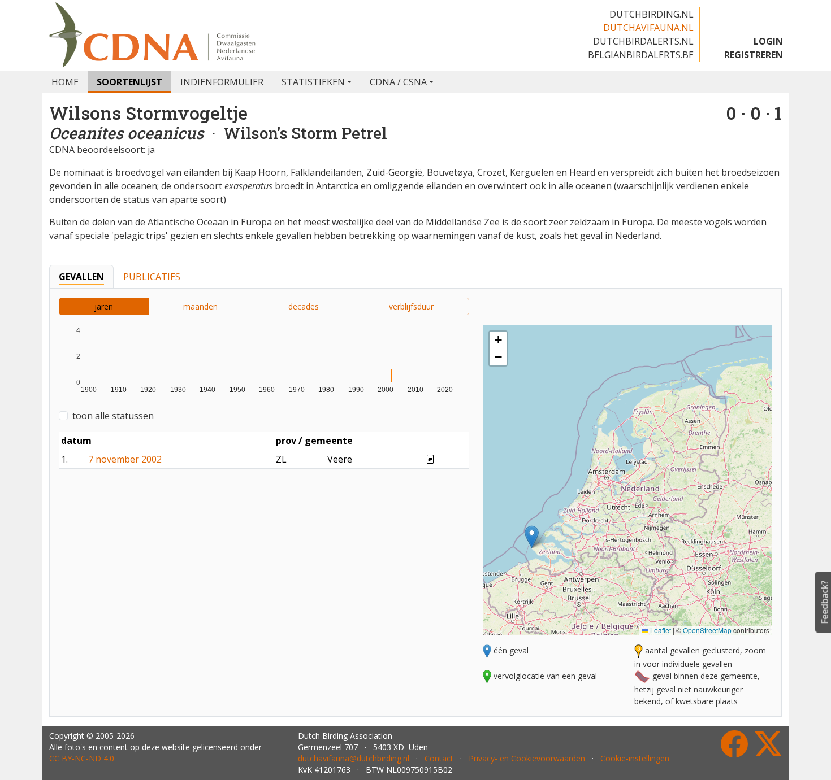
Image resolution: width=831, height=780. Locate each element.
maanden (200, 306)
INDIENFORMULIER (221, 82)
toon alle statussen (113, 415)
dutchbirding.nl (651, 14)
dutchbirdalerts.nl (643, 41)
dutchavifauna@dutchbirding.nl (353, 758)
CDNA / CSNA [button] (398, 82)
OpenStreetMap (707, 630)
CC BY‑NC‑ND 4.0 (81, 758)
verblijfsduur (411, 306)
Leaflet (659, 630)
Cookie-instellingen (634, 758)
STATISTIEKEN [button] (313, 82)
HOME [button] (65, 82)
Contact (439, 758)
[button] (532, 536)
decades (303, 306)
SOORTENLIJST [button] (129, 82)
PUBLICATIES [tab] (151, 277)
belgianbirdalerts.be (641, 55)
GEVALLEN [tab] (81, 277)
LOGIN (768, 41)
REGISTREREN (753, 55)
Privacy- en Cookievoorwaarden (527, 758)
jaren (103, 306)
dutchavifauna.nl (648, 27)
